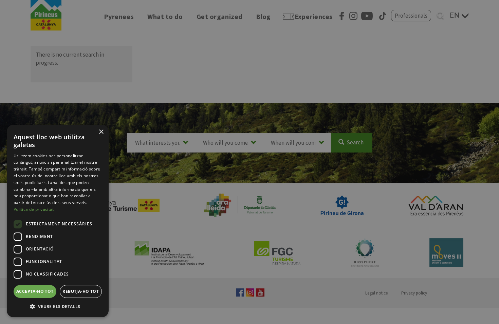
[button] (58, 306)
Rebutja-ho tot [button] (80, 291)
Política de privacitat (34, 209)
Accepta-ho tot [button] (35, 291)
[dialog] (58, 221)
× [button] (101, 132)
